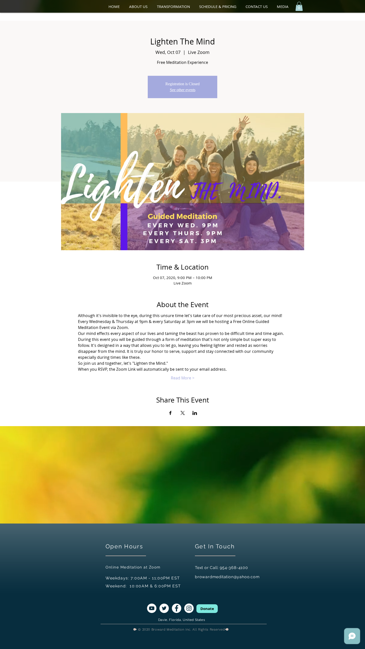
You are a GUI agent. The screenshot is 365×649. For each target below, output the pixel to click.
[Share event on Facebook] (170, 413)
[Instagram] (189, 608)
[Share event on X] (182, 413)
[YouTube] (151, 608)
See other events (182, 90)
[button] (140, 6)
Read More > (182, 378)
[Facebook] (176, 608)
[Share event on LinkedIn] (194, 413)
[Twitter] (164, 608)
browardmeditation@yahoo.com (227, 576)
